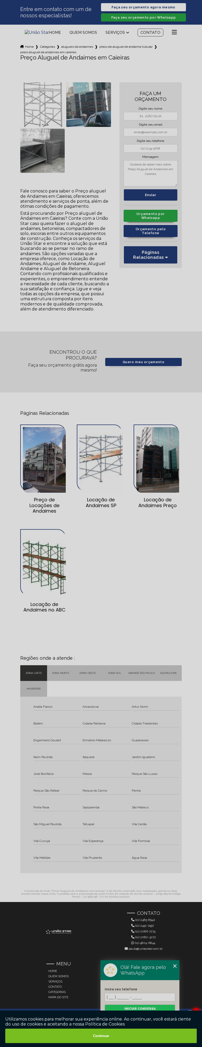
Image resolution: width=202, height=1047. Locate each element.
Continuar (101, 1036)
